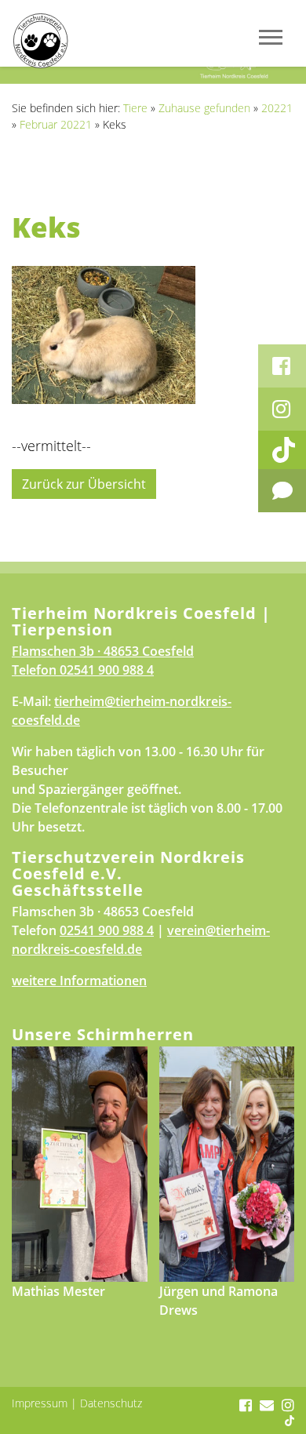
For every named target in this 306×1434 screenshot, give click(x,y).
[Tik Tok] (282, 450)
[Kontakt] (282, 490)
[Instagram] (282, 409)
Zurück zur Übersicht (84, 484)
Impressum (39, 1403)
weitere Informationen (79, 980)
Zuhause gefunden (204, 107)
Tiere (135, 107)
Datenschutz (111, 1403)
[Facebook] (282, 366)
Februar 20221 (56, 124)
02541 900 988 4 (107, 670)
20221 (277, 107)
